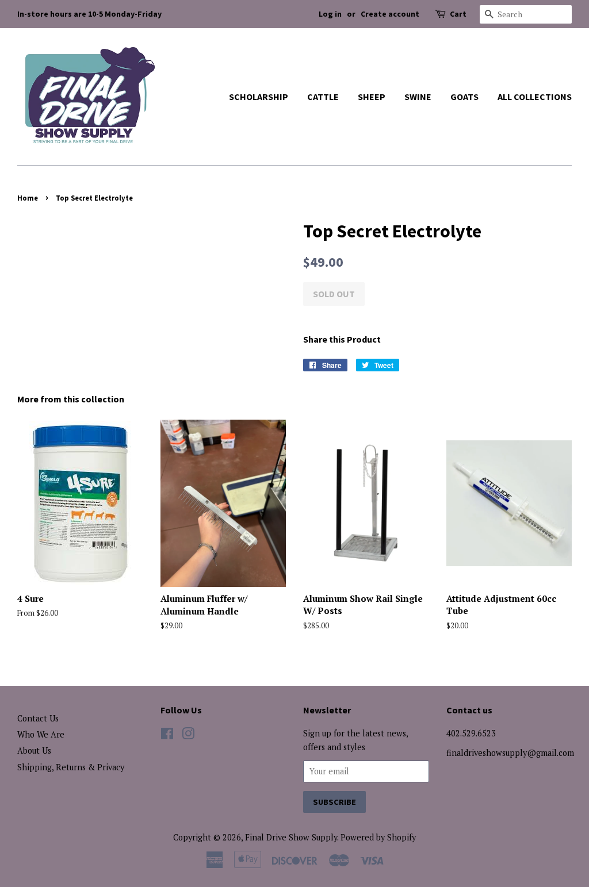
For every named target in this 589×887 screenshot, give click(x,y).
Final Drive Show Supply (291, 837)
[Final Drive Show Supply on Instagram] (188, 735)
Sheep (371, 96)
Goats (464, 96)
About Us (34, 750)
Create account (390, 14)
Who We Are (40, 734)
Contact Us (38, 718)
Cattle (323, 96)
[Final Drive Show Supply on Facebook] (167, 735)
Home (27, 197)
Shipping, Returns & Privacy (70, 767)
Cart (458, 14)
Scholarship (258, 96)
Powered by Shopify (378, 837)
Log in (330, 14)
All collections (535, 96)
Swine (417, 96)
